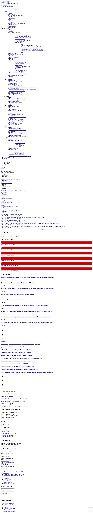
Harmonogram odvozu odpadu (8, 393)
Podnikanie (7, 187)
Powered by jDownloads (46, 229)
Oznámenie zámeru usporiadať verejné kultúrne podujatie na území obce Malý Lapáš (24, 217)
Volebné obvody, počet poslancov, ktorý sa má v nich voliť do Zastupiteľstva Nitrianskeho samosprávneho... (27, 277)
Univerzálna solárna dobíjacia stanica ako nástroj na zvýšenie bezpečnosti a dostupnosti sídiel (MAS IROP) (27, 372)
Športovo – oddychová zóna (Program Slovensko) (13, 347)
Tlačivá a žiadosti (7, 479)
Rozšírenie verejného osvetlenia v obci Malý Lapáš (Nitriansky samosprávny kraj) (21, 344)
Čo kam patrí (4, 401)
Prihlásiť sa (3, 493)
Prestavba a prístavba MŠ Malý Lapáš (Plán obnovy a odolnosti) (16, 355)
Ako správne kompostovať (7, 396)
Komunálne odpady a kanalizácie (12, 179)
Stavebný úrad (8, 202)
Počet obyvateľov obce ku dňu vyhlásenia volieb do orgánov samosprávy (18, 294)
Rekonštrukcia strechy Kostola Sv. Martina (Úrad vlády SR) (15, 361)
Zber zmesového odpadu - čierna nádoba (10, 265)
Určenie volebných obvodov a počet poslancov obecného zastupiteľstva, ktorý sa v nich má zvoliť (24, 305)
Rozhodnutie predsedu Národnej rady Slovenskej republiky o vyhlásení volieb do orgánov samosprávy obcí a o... (28, 322)
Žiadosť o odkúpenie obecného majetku (14, 214)
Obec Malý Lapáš (5, 2)
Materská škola (8, 183)
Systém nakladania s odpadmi (7, 398)
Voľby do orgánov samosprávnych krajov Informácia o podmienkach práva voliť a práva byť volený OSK (27, 311)
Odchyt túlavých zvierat (8, 483)
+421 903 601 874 (5, 435)
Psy (6, 194)
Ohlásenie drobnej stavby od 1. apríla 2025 (13, 471)
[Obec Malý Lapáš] (5, 1)
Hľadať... (3, 7)
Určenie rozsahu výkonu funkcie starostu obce (12, 299)
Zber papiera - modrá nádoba (7, 255)
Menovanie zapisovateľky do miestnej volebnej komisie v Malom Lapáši (18, 282)
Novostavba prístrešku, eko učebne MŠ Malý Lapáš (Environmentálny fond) (19, 369)
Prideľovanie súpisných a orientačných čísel (13, 474)
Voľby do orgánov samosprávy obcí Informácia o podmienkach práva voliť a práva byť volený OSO (25, 317)
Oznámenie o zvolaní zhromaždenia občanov (15, 220)
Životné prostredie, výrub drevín (12, 210)
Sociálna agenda (8, 198)
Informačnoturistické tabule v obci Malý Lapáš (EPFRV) (15, 363)
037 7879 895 (4, 5)
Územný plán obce (7, 482)
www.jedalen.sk (24, 406)
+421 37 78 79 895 (5, 433)
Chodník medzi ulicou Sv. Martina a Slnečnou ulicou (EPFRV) (16, 352)
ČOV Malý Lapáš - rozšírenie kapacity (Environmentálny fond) (16, 349)
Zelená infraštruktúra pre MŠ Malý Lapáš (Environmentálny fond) (17, 366)
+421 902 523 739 (5, 461)
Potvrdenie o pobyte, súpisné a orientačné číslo (15, 190)
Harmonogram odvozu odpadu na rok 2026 (13, 475)
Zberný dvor (6, 478)
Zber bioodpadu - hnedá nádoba (8, 244)
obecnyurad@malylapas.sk (7, 6)
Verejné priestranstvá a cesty (11, 206)
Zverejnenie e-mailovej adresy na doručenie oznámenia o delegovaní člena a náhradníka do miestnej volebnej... (28, 288)
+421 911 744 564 (5, 464)
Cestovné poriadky (7, 480)
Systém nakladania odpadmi (9, 477)
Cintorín (7, 175)
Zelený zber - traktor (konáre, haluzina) (10, 270)
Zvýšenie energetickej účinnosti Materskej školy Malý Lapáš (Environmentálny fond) (21, 358)
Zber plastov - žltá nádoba (6, 250)
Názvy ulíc (6, 473)
